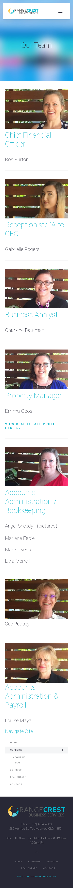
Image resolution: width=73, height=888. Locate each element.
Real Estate (18, 777)
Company (16, 750)
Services (16, 770)
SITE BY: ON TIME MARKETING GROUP (36, 876)
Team (16, 762)
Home (13, 742)
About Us (19, 757)
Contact (16, 784)
